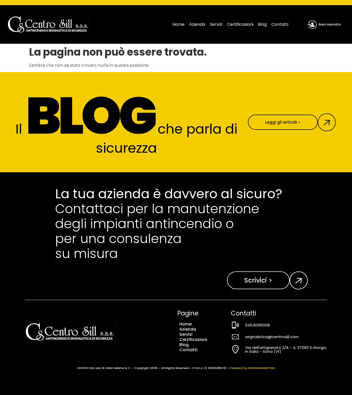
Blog (262, 24)
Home (178, 24)
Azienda (197, 24)
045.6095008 (257, 325)
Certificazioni (240, 24)
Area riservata (330, 24)
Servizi (216, 24)
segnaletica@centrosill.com (272, 336)
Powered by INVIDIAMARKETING (252, 368)
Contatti (279, 24)
